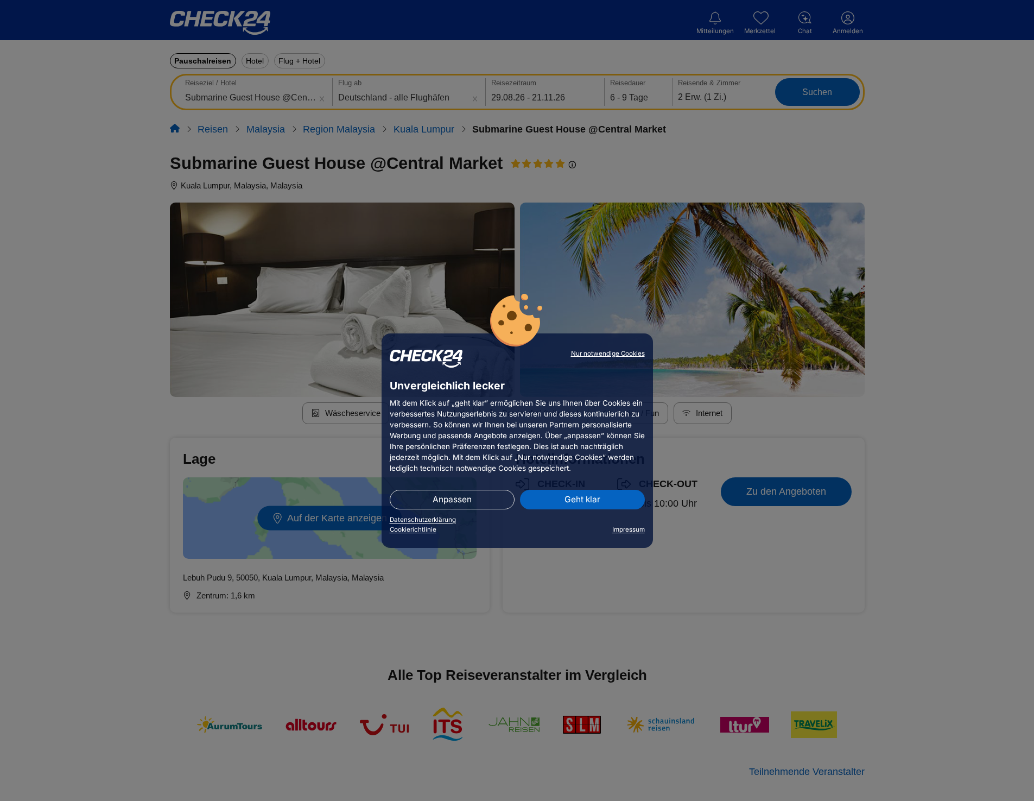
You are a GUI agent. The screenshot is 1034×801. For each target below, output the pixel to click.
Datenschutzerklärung (423, 520)
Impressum (628, 529)
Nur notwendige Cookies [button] (608, 353)
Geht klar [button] (582, 499)
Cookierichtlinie (413, 529)
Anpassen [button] (452, 499)
